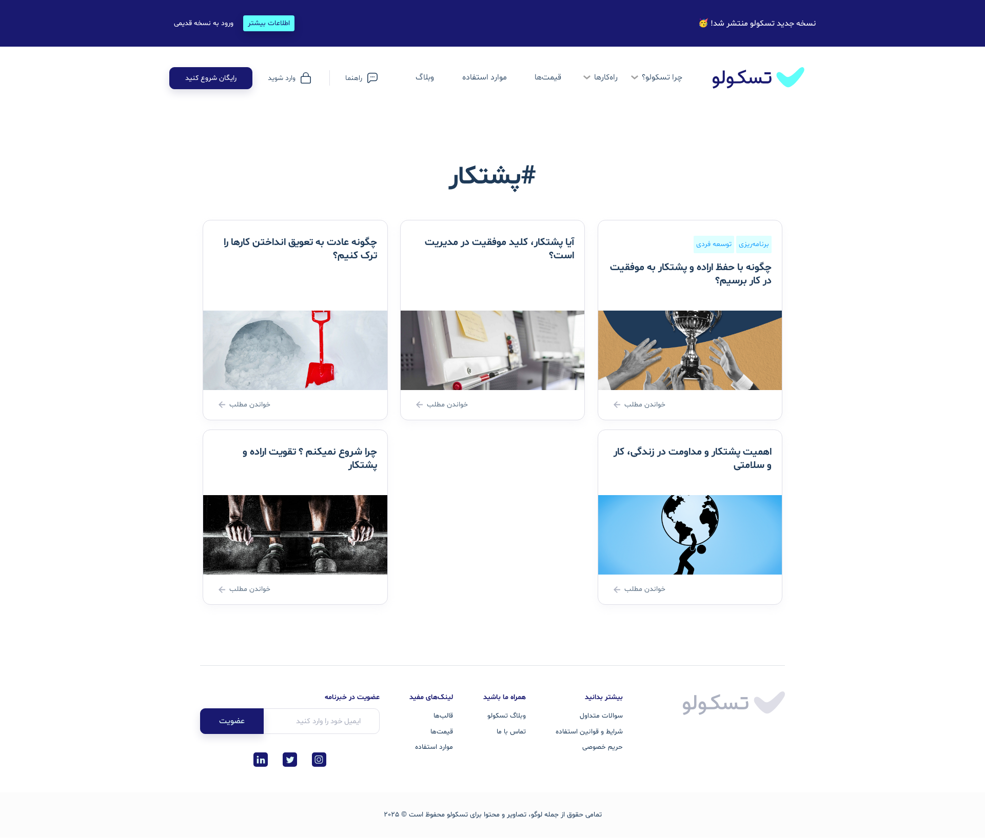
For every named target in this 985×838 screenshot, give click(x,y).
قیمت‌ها (548, 77)
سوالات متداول (601, 716)
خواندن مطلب (644, 405)
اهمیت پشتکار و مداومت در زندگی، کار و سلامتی (693, 459)
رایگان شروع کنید (211, 78)
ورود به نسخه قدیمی (203, 23)
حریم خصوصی (602, 747)
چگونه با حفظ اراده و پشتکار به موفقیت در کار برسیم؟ (691, 274)
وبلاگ (425, 77)
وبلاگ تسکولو (506, 716)
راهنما (353, 78)
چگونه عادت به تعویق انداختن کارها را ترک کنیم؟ (300, 249)
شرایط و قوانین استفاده (589, 732)
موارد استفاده (434, 747)
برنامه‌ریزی (754, 244)
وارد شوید (282, 78)
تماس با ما (511, 732)
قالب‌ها (443, 716)
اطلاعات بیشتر (269, 23)
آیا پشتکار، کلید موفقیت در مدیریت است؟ (499, 249)
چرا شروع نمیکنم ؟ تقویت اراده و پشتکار (310, 459)
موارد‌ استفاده (484, 77)
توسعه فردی (714, 244)
